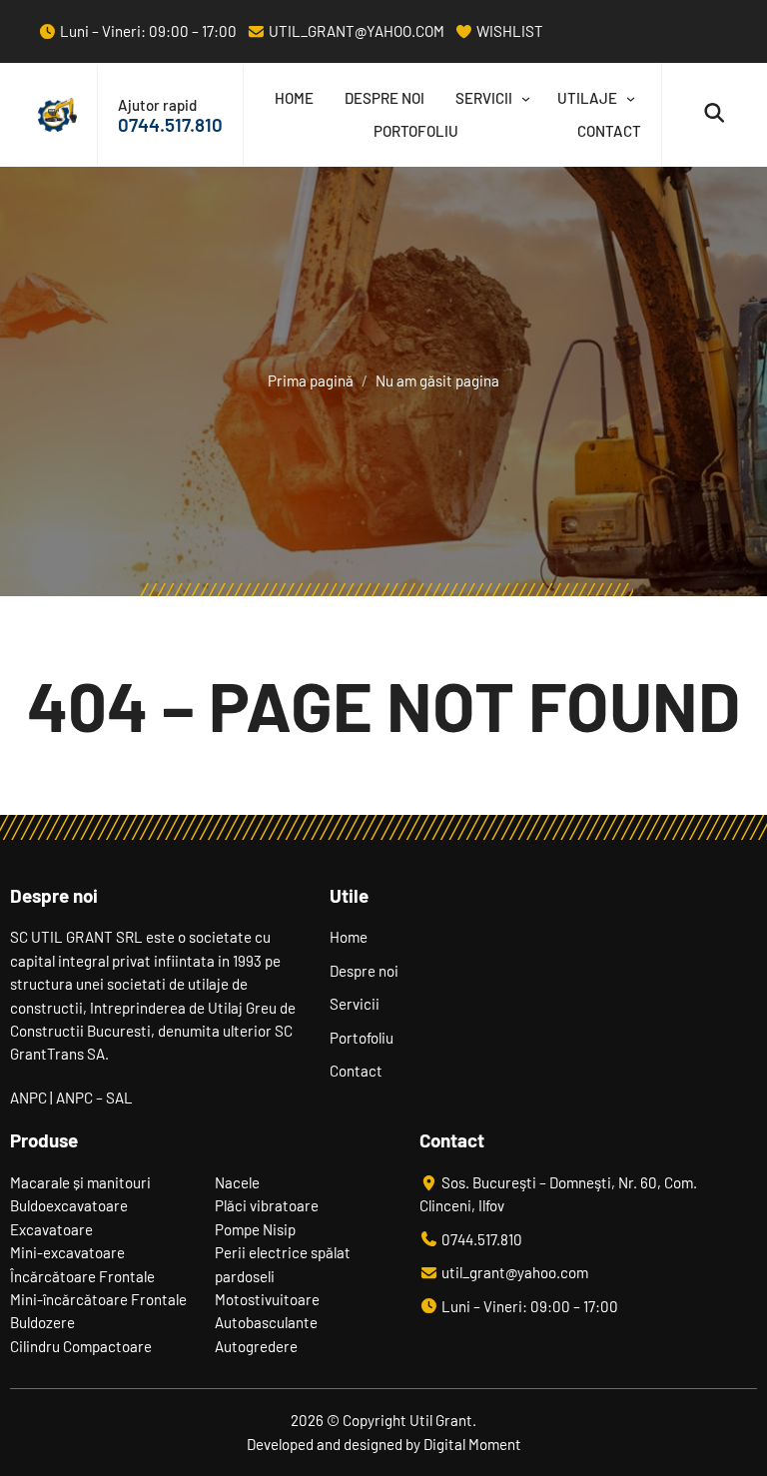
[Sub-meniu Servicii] (521, 98)
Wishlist (508, 31)
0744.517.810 (170, 124)
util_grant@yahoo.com (355, 31)
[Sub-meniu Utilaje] (626, 98)
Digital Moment (472, 1444)
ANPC (28, 1098)
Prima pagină (311, 380)
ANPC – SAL (94, 1098)
